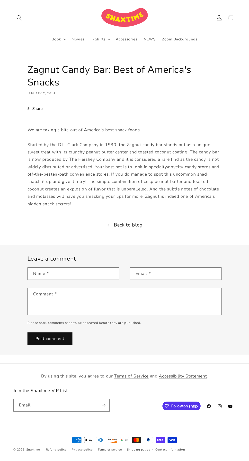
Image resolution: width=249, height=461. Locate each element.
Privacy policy (82, 450)
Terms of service (110, 450)
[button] (19, 18)
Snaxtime (33, 450)
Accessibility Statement (183, 376)
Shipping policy (138, 450)
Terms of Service (131, 376)
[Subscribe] (103, 405)
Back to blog (128, 225)
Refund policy (56, 450)
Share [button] (37, 108)
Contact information (170, 450)
